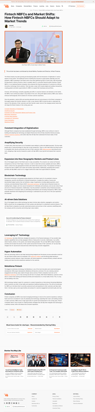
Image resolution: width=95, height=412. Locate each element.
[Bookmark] (60, 317)
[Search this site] (62, 6)
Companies (19, 6)
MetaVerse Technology (10, 274)
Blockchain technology (33, 184)
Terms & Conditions (57, 398)
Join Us (45, 26)
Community (34, 405)
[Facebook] (7, 403)
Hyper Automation (9, 120)
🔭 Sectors (12, 309)
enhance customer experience (12, 134)
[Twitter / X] (4, 403)
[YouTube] (14, 403)
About (33, 396)
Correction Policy (56, 408)
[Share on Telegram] (34, 317)
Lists (47, 6)
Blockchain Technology (10, 114)
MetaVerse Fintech (9, 122)
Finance (35, 6)
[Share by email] (47, 317)
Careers (52, 6)
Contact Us (34, 398)
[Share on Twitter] (14, 317)
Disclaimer (55, 403)
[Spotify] (16, 403)
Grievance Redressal (78, 403)
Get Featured (80, 6)
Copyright (55, 401)
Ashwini (11, 25)
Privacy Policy (56, 396)
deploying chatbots (36, 256)
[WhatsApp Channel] (18, 403)
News (12, 6)
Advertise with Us (36, 403)
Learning (41, 6)
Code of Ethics (76, 396)
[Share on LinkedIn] (27, 317)
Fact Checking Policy (78, 398)
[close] (93, 2)
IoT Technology (8, 238)
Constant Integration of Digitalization (14, 108)
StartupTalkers (28, 6)
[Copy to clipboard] (53, 317)
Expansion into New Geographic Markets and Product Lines (20, 112)
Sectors (58, 6)
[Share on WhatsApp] (8, 317)
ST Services (72, 6)
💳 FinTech (19, 309)
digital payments (47, 149)
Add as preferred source (56, 26)
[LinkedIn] (9, 403)
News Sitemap (76, 401)
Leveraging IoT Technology (11, 118)
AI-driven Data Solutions (11, 116)
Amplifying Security (10, 110)
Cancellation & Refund (58, 405)
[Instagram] (11, 403)
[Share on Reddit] (40, 317)
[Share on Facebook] (21, 317)
